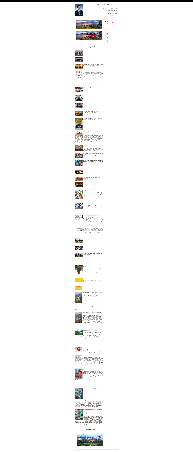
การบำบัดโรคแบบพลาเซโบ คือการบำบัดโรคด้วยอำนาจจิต (91, 225)
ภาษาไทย (112, 0)
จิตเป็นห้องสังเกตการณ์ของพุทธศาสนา (88, 145)
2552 (107, 41)
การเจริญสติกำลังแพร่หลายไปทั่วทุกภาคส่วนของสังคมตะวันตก (91, 215)
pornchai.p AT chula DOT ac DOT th (111, 16)
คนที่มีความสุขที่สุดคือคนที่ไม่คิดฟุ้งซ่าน (88, 131)
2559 (107, 32)
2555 (107, 37)
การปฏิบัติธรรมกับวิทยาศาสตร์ (86, 285)
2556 (107, 36)
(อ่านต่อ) (84, 84)
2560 (107, 30)
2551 (107, 42)
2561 (107, 29)
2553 (107, 39)
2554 (107, 38)
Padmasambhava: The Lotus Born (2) (88, 292)
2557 (107, 34)
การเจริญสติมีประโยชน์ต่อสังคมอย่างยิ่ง (88, 190)
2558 (107, 33)
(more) (76, 309)
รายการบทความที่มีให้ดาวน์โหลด (109, 23)
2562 (107, 28)
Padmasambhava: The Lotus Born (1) (88, 388)
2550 (107, 43)
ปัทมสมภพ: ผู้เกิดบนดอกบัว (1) (87, 409)
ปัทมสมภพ (83, 312)
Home (96, 448)
